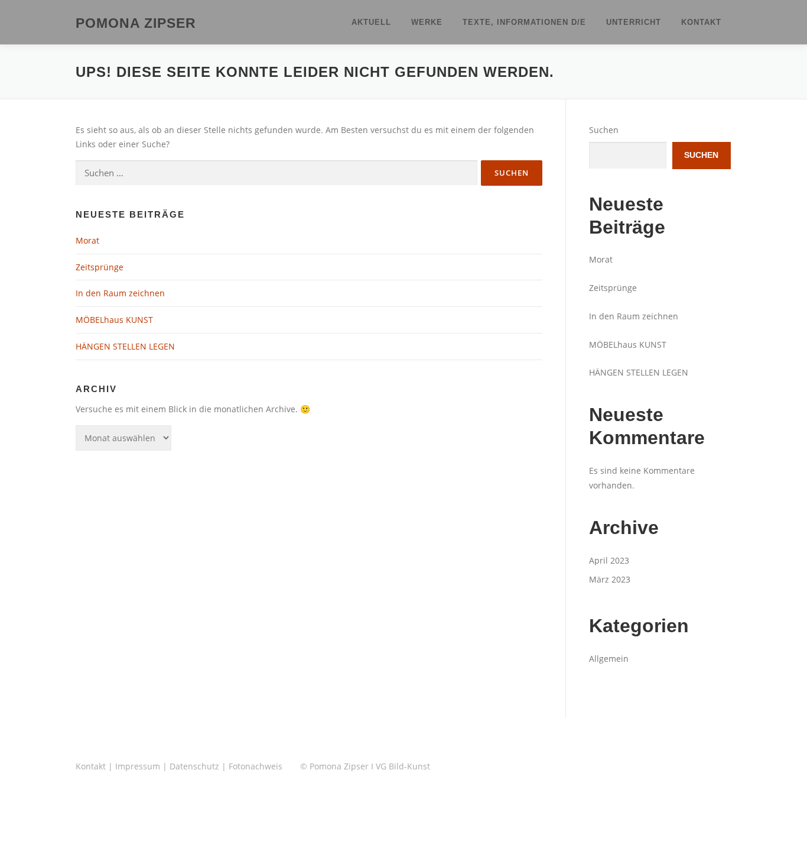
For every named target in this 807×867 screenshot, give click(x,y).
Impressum (137, 766)
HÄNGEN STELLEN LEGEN (125, 346)
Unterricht (633, 22)
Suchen (604, 129)
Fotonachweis (255, 766)
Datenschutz (194, 766)
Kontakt (701, 22)
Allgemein (609, 658)
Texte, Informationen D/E (524, 22)
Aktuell (371, 22)
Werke (426, 22)
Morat (87, 240)
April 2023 (609, 560)
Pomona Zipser (136, 23)
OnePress (423, 839)
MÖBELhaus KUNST (114, 319)
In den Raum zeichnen (120, 293)
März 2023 (609, 579)
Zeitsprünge (99, 267)
